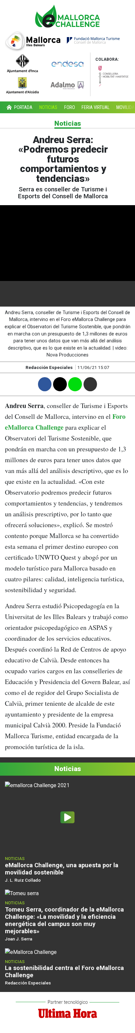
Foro (69, 107)
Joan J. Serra (18, 938)
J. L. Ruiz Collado (23, 880)
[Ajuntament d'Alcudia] (22, 85)
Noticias (48, 107)
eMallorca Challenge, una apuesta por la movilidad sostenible (61, 869)
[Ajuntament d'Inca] (22, 63)
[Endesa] (67, 63)
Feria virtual (95, 107)
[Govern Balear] (112, 75)
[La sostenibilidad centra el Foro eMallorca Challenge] (31, 952)
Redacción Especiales (28, 982)
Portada (22, 107)
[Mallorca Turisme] (62, 40)
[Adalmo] (67, 85)
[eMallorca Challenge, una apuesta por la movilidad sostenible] (67, 817)
